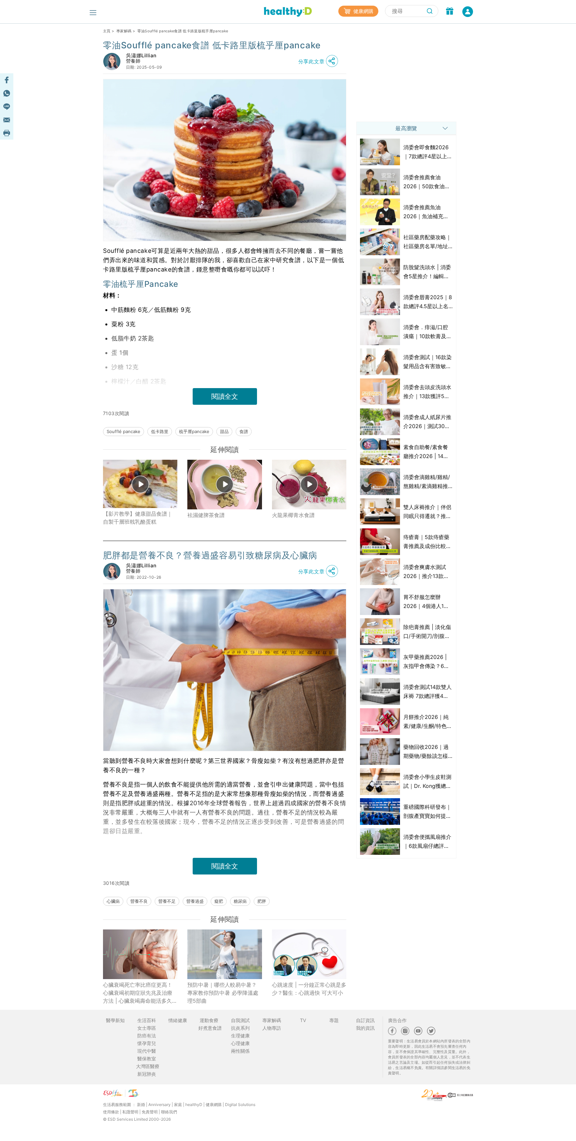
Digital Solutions (240, 1104)
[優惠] (449, 12)
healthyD (193, 1104)
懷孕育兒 (146, 1043)
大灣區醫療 (147, 1066)
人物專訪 (271, 1028)
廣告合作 (397, 1020)
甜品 (224, 431)
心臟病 (113, 901)
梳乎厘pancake (194, 431)
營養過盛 (195, 901)
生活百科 (146, 1020)
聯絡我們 (169, 1111)
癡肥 (218, 901)
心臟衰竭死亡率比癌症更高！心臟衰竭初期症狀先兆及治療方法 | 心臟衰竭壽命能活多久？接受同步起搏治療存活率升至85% (140, 993)
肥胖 (261, 901)
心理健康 (240, 1043)
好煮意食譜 (210, 1028)
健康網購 (362, 11)
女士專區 (146, 1028)
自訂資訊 (365, 1020)
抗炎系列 (240, 1028)
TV (303, 1020)
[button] (320, 61)
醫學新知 (115, 1020)
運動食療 (209, 1020)
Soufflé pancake (123, 431)
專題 (334, 1020)
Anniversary (159, 1104)
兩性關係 (240, 1051)
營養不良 (139, 901)
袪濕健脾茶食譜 (206, 515)
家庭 (178, 1104)
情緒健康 (177, 1020)
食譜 (243, 431)
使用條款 (111, 1111)
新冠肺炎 (146, 1074)
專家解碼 (123, 31)
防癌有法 (146, 1035)
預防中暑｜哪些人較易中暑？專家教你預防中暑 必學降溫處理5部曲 (222, 992)
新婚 (141, 1104)
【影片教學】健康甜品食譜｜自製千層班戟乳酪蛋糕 (137, 517)
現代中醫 (146, 1051)
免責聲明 (150, 1111)
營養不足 (167, 901)
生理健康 (240, 1035)
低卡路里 (159, 431)
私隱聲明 (130, 1111)
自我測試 (240, 1020)
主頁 (107, 31)
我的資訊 (365, 1028)
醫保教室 (146, 1058)
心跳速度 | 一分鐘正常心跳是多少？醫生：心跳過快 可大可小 (309, 988)
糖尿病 (240, 901)
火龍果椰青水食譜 (293, 515)
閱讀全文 (224, 396)
